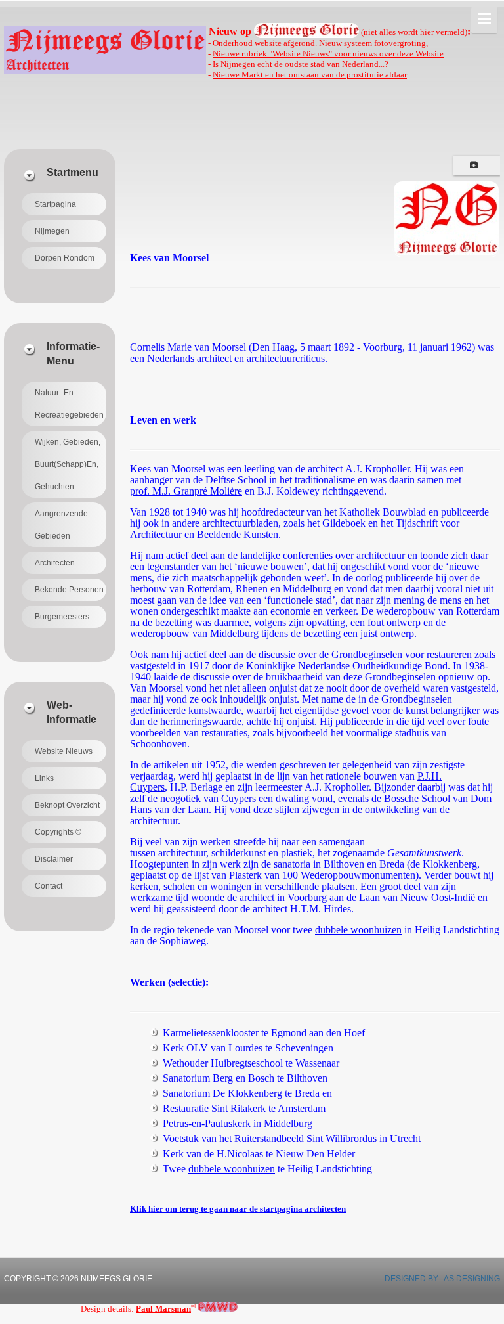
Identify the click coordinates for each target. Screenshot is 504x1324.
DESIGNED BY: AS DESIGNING (438, 1278)
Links (44, 778)
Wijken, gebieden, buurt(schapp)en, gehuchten (67, 464)
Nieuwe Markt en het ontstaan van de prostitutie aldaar (310, 74)
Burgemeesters (62, 616)
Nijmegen (52, 231)
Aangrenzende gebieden (61, 525)
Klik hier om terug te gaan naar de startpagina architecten (238, 1209)
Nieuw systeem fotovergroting (372, 43)
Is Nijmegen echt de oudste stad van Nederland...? (300, 64)
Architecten (55, 562)
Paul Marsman (163, 1308)
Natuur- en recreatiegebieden (69, 404)
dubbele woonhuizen (358, 929)
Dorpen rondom (64, 258)
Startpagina (55, 204)
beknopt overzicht (67, 805)
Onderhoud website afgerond (264, 43)
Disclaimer (54, 859)
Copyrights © (58, 832)
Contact (48, 886)
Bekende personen (69, 589)
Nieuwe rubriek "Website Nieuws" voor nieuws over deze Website (328, 53)
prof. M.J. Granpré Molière (186, 490)
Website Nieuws (64, 751)
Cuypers (238, 798)
